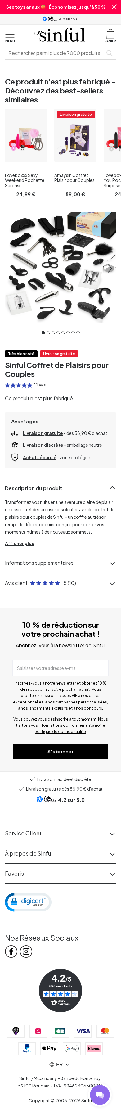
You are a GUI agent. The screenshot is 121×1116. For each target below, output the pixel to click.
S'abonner (60, 751)
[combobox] (55, 53)
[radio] (7, 385)
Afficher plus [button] (19, 543)
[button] (114, 6)
